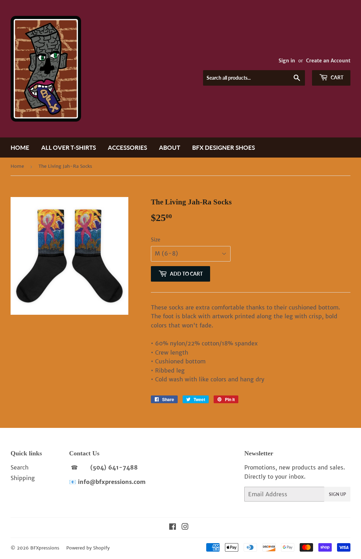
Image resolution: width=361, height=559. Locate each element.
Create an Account (328, 61)
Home (20, 147)
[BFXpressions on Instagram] (185, 527)
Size (155, 239)
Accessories (127, 147)
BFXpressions (44, 548)
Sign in (287, 61)
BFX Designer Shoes (223, 147)
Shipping (23, 477)
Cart (336, 77)
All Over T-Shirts (68, 147)
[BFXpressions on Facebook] (172, 527)
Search (20, 467)
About (169, 147)
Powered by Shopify (88, 548)
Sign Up (337, 494)
